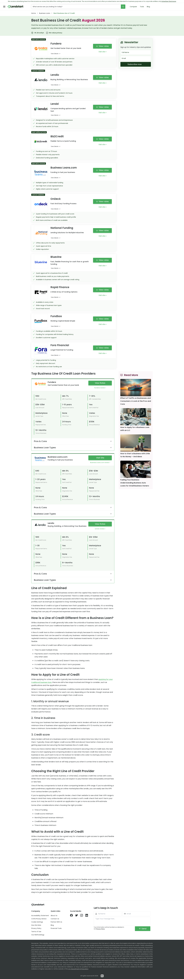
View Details (54, 54)
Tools (142, 7)
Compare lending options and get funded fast (68, 109)
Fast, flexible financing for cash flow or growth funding (69, 262)
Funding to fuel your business (62, 172)
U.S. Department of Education (78, 969)
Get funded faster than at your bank (65, 48)
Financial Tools (56, 928)
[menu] (4, 6)
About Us (54, 915)
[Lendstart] (15, 6)
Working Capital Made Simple (62, 321)
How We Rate (36, 925)
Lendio (51, 523)
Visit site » (102, 51)
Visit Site (100, 457)
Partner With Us (56, 922)
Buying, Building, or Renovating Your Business (69, 79)
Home (33, 13)
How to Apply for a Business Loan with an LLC (134, 429)
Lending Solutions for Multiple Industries (67, 232)
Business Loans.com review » (100, 463)
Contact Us (55, 919)
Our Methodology (37, 935)
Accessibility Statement (40, 915)
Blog (148, 7)
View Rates (100, 383)
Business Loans (44, 13)
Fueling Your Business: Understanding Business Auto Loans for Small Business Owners (134, 483)
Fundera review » (100, 388)
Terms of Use (36, 931)
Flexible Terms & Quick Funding (63, 141)
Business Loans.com (58, 457)
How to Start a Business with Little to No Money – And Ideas (135, 455)
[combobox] (76, 6)
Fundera (52, 382)
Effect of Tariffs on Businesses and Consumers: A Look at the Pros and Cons (135, 401)
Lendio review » (100, 529)
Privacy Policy (36, 928)
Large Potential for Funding (61, 350)
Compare (133, 7)
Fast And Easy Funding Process (63, 203)
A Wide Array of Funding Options (63, 292)
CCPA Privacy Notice (38, 919)
